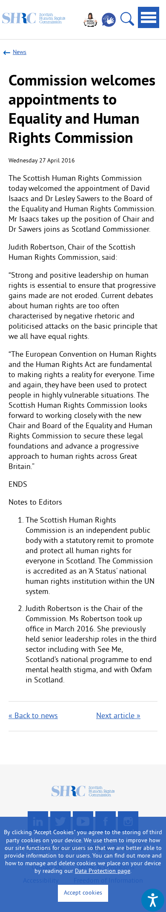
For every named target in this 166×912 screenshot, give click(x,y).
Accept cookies (83, 893)
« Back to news (33, 716)
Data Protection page (102, 871)
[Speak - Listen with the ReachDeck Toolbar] (152, 900)
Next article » (118, 716)
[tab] (148, 17)
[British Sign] (109, 20)
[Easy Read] (90, 20)
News (19, 52)
